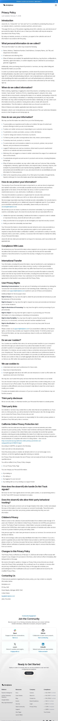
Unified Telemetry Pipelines (6, 696)
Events (17, 701)
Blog (17, 698)
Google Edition (5, 700)
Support (18, 709)
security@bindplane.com (9, 206)
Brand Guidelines (34, 701)
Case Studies (19, 695)
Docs (17, 692)
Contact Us (32, 698)
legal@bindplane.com (8, 596)
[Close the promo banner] (56, 1)
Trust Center (47, 712)
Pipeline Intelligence (7, 692)
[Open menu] (56, 5)
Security (18, 704)
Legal (31, 704)
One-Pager (18, 712)
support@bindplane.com (17, 291)
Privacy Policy (33, 706)
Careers (32, 692)
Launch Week (19, 715)
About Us (32, 695)
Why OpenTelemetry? (7, 702)
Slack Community (20, 706)
